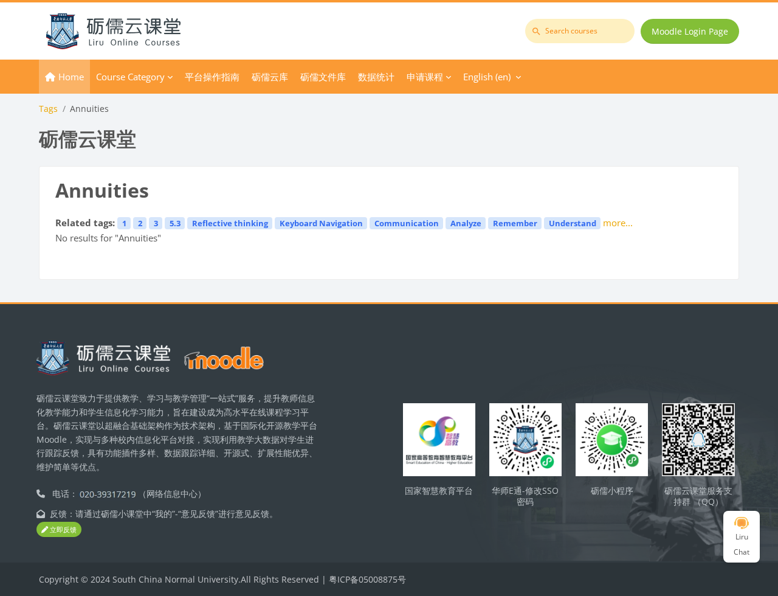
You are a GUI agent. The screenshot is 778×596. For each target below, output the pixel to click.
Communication (406, 223)
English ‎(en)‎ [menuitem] (487, 77)
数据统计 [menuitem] (376, 77)
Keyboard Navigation (321, 223)
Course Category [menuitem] (130, 77)
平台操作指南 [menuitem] (212, 77)
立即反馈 (62, 529)
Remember (515, 223)
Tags (48, 108)
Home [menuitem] (71, 77)
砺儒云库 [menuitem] (270, 77)
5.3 (175, 223)
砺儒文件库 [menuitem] (323, 77)
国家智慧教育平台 (439, 490)
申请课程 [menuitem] (425, 77)
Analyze (465, 223)
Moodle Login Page (690, 31)
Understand (572, 223)
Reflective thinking (230, 223)
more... (618, 223)
